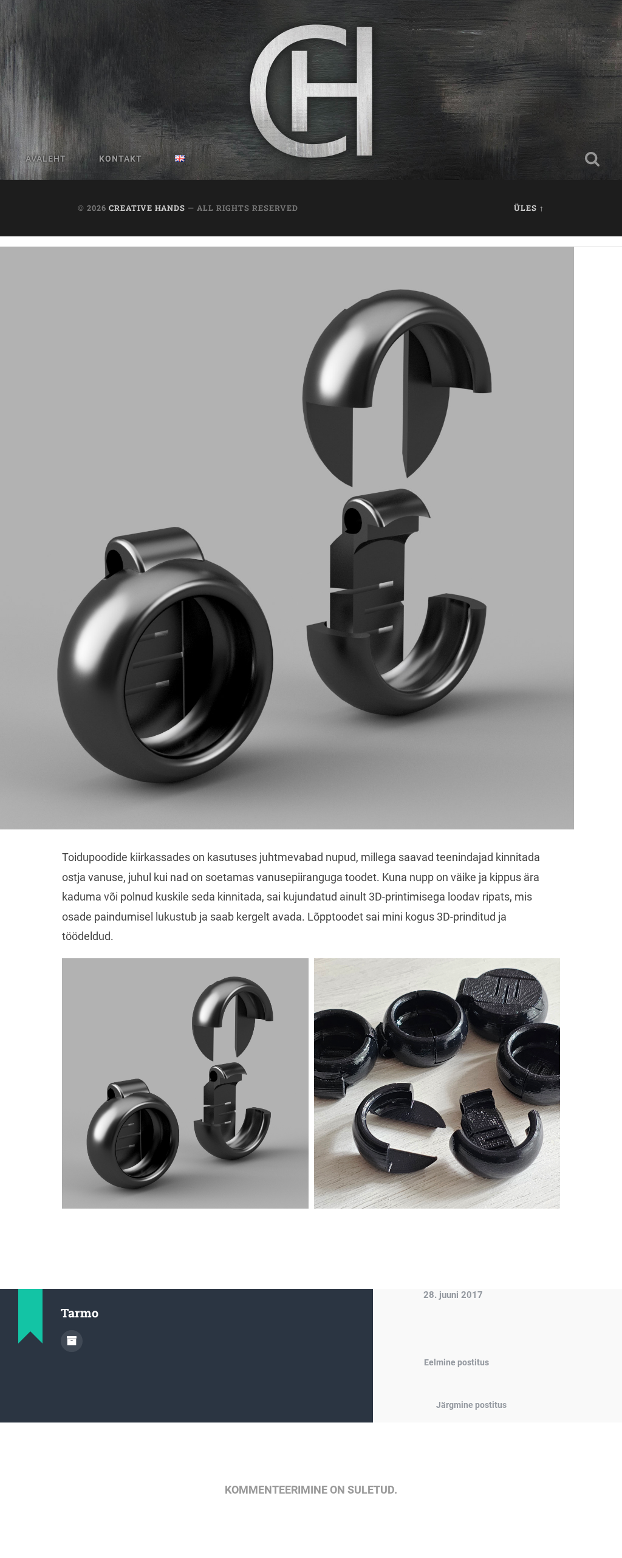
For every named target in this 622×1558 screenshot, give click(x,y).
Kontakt (120, 158)
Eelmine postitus (456, 1362)
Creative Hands (147, 208)
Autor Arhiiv (72, 1341)
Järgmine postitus (471, 1405)
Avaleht (46, 158)
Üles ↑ (529, 208)
